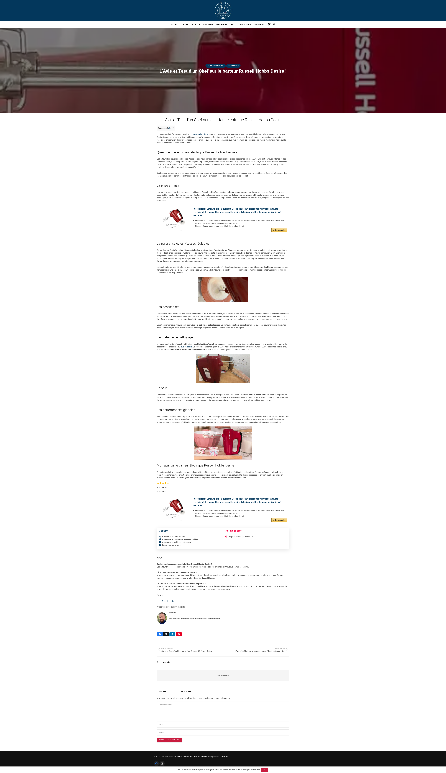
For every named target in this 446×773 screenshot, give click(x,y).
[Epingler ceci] (179, 634)
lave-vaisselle (186, 347)
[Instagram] (162, 763)
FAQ (227, 756)
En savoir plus (280, 230)
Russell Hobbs (168, 601)
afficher (171, 128)
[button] (274, 24)
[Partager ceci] (160, 634)
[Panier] (269, 24)
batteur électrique (200, 134)
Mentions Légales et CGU (212, 756)
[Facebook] (156, 763)
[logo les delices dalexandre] (223, 10)
